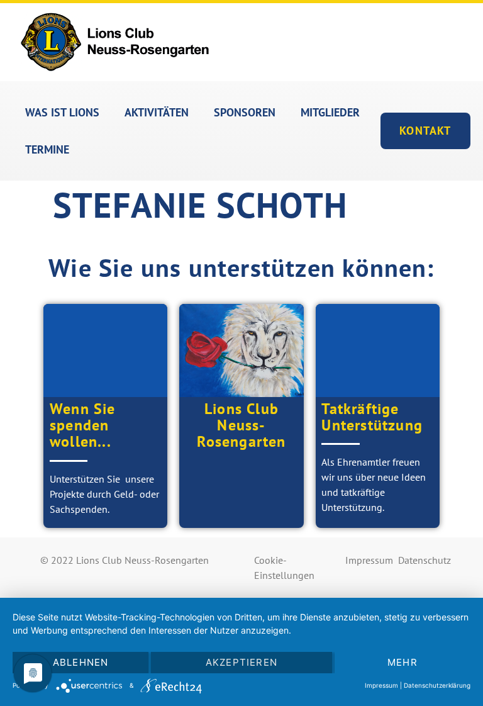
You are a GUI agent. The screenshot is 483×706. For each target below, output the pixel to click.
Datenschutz (424, 560)
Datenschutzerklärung (437, 685)
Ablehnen (81, 662)
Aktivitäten (157, 112)
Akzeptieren (241, 662)
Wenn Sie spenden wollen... (83, 425)
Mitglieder (330, 112)
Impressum (369, 560)
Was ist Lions (62, 112)
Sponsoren (244, 112)
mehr (402, 662)
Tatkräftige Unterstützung (372, 417)
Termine (47, 149)
